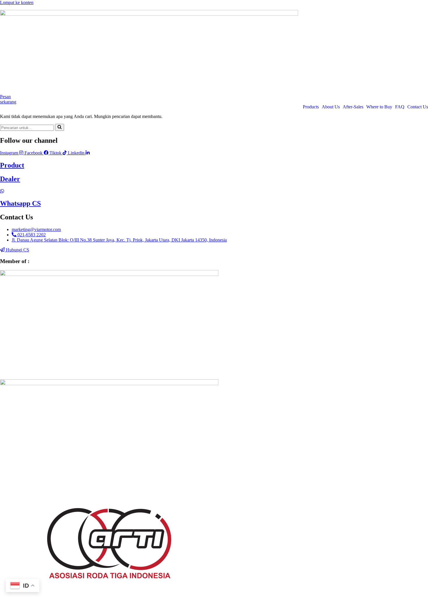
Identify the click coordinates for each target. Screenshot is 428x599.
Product (12, 165)
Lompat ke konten (16, 2)
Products (311, 107)
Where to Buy (379, 107)
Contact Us (417, 107)
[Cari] (59, 127)
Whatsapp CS (20, 203)
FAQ (399, 107)
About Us (331, 107)
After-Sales (353, 107)
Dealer (10, 179)
